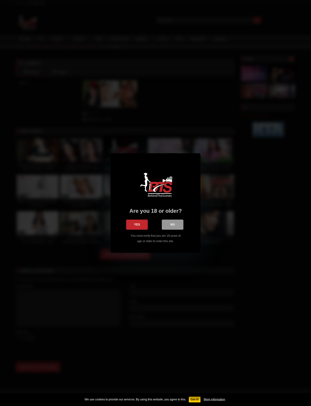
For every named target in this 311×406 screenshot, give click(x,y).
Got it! (195, 399)
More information (214, 399)
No (172, 224)
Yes (137, 224)
